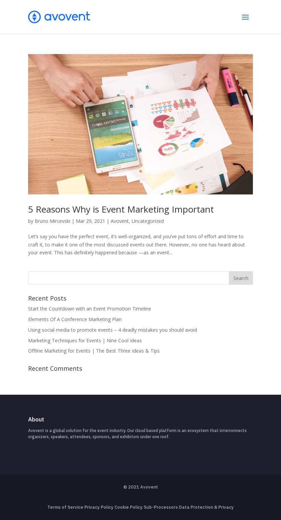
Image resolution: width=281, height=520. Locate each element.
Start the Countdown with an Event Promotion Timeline (89, 308)
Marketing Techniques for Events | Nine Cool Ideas (85, 340)
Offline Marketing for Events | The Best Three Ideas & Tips (94, 350)
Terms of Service (65, 507)
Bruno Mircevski (52, 221)
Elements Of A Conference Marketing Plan (75, 319)
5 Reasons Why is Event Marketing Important (121, 209)
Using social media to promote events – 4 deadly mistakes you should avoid (112, 330)
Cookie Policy (128, 507)
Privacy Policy (98, 507)
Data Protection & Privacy (206, 507)
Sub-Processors (161, 507)
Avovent (120, 221)
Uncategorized (148, 221)
